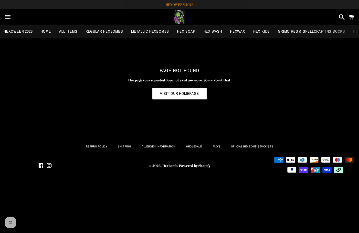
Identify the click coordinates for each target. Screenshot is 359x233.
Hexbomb (169, 165)
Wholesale (194, 146)
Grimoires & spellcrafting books (311, 31)
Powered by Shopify (194, 165)
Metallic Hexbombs (150, 31)
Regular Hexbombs (104, 31)
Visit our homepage (179, 93)
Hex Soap (186, 31)
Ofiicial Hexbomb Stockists (252, 146)
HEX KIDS (261, 31)
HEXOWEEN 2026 (18, 31)
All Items (68, 31)
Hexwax (237, 31)
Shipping (124, 146)
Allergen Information (158, 146)
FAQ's (217, 146)
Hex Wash (212, 31)
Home (46, 31)
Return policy (97, 146)
